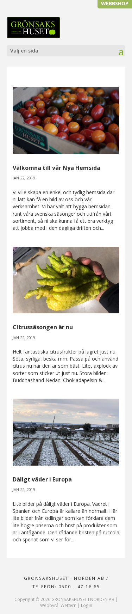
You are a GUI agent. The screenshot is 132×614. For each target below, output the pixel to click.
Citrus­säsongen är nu (43, 327)
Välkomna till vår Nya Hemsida (56, 168)
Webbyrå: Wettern (58, 605)
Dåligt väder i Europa (42, 479)
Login (86, 605)
